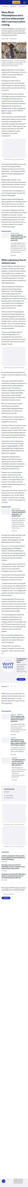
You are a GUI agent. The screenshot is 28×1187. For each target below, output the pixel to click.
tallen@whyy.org (9, 797)
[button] (3, 1181)
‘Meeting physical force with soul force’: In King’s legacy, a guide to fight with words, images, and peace (18, 742)
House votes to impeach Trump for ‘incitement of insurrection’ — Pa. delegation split (18, 513)
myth (11, 316)
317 (12, 326)
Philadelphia (13, 6)
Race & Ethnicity (22, 6)
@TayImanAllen (9, 795)
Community (5, 6)
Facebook (8, 686)
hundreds (18, 173)
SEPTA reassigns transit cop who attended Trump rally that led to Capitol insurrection (18, 718)
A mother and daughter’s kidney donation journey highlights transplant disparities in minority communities (13, 857)
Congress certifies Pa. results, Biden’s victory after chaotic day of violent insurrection (18, 237)
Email (14, 686)
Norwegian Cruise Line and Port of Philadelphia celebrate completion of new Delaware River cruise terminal (13, 866)
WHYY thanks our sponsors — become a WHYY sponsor (14, 159)
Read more (6, 792)
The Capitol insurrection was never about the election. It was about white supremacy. (18, 762)
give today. (9, 703)
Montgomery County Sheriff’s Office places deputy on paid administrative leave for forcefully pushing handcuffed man (14, 876)
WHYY (6, 2)
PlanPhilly (13, 714)
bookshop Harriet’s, (7, 548)
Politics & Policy (15, 233)
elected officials (12, 446)
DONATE (16, 2)
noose (9, 110)
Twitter (11, 686)
